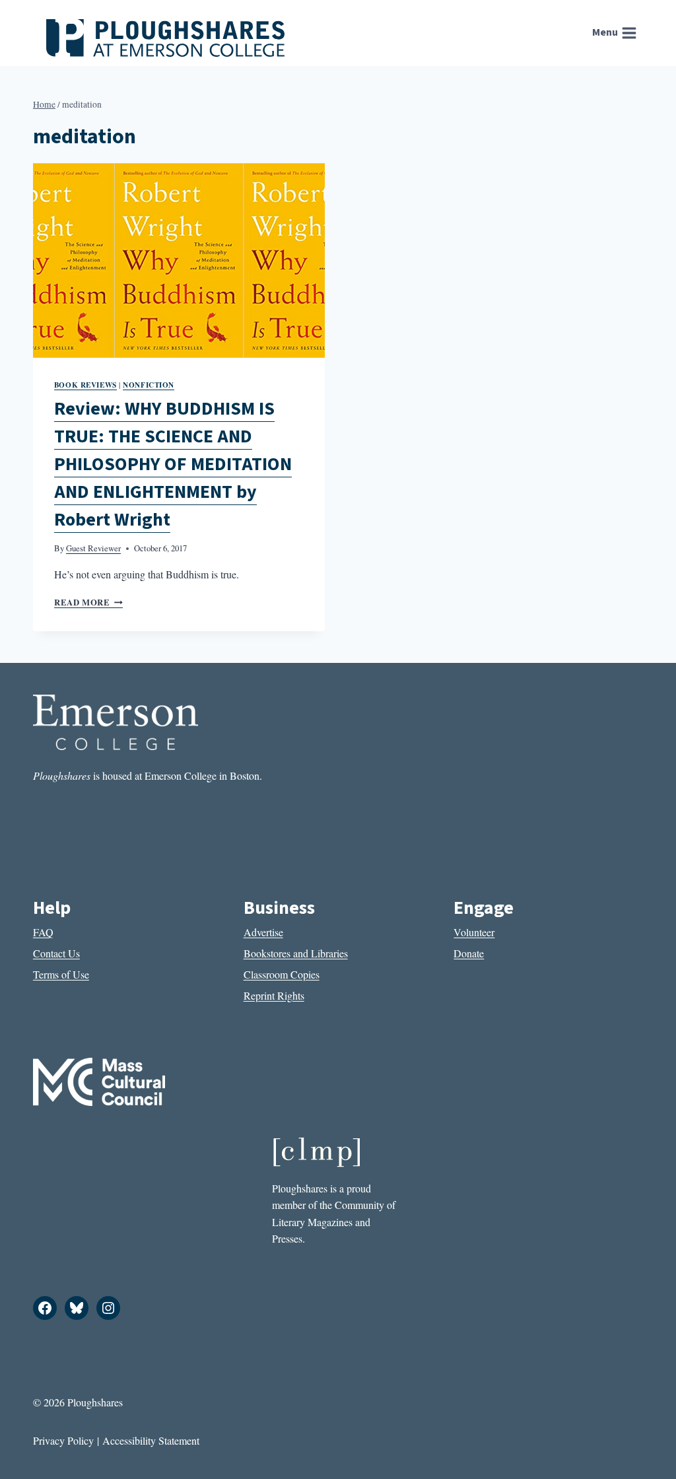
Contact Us (56, 953)
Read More (88, 602)
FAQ (43, 932)
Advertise (263, 932)
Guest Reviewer (93, 548)
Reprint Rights (274, 995)
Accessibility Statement (150, 1440)
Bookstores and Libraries (296, 953)
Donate (469, 953)
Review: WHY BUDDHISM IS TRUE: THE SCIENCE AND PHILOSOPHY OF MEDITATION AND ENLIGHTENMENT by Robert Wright (173, 464)
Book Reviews (85, 384)
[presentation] (179, 260)
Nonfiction (148, 384)
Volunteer (474, 932)
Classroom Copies (282, 974)
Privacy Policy (63, 1440)
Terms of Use (61, 974)
